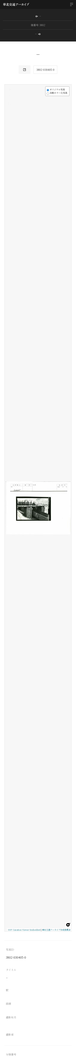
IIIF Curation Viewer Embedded (24, 929)
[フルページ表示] (9, 103)
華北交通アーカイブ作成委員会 (56, 929)
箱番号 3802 (38, 25)
